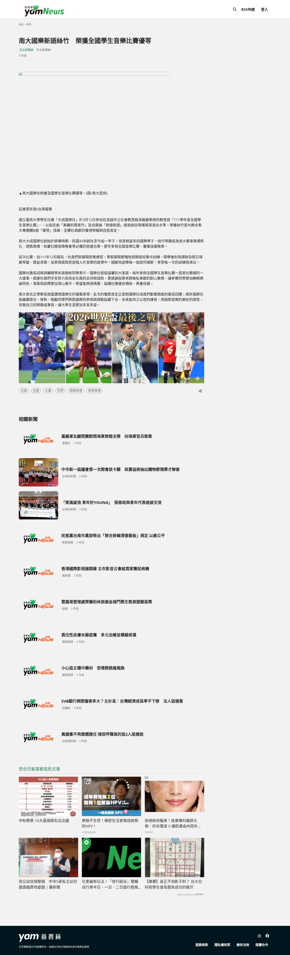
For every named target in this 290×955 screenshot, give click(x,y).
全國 (24, 390)
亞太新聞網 (26, 50)
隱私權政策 (222, 945)
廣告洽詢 (243, 945)
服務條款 (202, 945)
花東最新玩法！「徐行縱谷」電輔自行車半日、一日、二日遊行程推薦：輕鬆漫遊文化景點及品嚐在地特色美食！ (110, 884)
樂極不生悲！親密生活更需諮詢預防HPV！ (110, 823)
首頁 (21, 24)
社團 (36, 390)
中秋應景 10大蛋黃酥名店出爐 (44, 820)
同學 (60, 390)
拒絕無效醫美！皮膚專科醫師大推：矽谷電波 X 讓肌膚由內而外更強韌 (173, 823)
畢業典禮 (94, 390)
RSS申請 (248, 9)
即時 (28, 24)
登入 (264, 9)
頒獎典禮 (75, 390)
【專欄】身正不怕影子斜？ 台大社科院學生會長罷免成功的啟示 (173, 884)
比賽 (48, 390)
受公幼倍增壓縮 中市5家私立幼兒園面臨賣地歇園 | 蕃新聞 (48, 884)
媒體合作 (261, 945)
